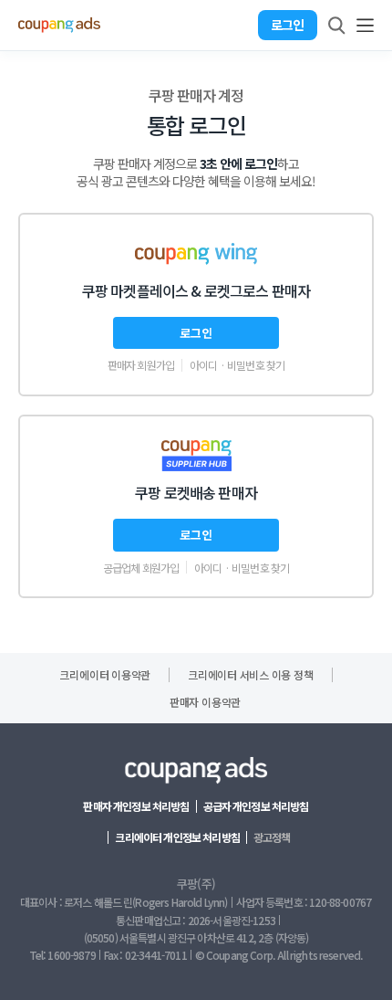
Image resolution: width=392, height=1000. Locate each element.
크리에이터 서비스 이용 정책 (250, 675)
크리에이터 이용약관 (104, 675)
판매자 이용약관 (205, 702)
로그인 (287, 25)
